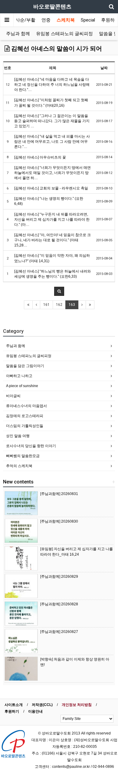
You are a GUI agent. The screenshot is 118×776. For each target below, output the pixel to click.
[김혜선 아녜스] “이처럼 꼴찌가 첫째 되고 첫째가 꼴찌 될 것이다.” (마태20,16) (51, 102)
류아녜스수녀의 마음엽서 (26, 406)
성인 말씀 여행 (18, 436)
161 (46, 305)
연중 (46, 20)
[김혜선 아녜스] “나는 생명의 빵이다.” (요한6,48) (48, 201)
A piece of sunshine (22, 386)
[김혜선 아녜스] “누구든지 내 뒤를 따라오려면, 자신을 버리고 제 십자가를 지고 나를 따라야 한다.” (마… (52, 219)
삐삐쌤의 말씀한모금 (23, 456)
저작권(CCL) (42, 705)
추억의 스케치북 (19, 466)
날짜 (104, 68)
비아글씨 (13, 396)
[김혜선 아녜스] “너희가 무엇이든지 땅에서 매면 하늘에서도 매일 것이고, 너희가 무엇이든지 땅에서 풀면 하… (52, 173)
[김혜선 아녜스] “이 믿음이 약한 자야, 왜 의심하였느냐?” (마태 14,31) (52, 258)
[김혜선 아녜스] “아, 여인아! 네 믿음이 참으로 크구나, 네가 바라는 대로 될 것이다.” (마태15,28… (52, 240)
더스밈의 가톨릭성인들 (24, 426)
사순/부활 (25, 20)
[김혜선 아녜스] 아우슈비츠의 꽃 (40, 157)
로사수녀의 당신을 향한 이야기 (31, 446)
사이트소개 (14, 705)
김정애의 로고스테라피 (24, 416)
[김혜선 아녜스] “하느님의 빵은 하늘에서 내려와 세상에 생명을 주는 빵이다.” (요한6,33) (52, 274)
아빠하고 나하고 (19, 376)
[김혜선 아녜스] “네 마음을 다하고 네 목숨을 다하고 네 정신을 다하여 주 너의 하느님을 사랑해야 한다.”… (52, 84)
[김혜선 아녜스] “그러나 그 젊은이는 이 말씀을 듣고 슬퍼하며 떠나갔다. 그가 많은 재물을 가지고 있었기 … (52, 121)
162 (59, 305)
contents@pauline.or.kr (71, 766)
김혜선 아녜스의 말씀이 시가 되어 (56, 48)
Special (88, 20)
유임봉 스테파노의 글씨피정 (64, 33)
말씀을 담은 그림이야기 (25, 366)
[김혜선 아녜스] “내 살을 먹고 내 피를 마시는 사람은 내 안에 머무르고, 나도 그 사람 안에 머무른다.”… (52, 141)
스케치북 (66, 20)
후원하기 (12, 711)
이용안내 (35, 711)
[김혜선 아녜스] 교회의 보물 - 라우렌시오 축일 (51, 188)
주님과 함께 (18, 33)
